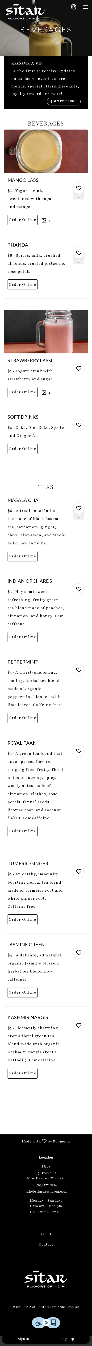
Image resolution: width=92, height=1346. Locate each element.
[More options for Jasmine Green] (78, 952)
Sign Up (68, 1339)
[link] (23, 220)
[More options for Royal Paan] (78, 751)
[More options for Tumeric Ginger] (78, 871)
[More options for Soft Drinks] (78, 425)
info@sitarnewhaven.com (46, 1191)
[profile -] (73, 7)
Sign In (23, 1339)
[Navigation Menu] (85, 7)
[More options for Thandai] (78, 253)
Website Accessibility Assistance (46, 1307)
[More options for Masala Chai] (78, 508)
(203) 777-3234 (46, 1185)
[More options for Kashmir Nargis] (78, 1025)
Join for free (64, 101)
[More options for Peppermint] (78, 670)
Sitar (46, 1279)
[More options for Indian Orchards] (78, 589)
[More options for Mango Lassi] (78, 188)
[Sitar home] (25, 11)
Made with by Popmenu (37, 1141)
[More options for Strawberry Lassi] (78, 368)
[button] (46, 182)
